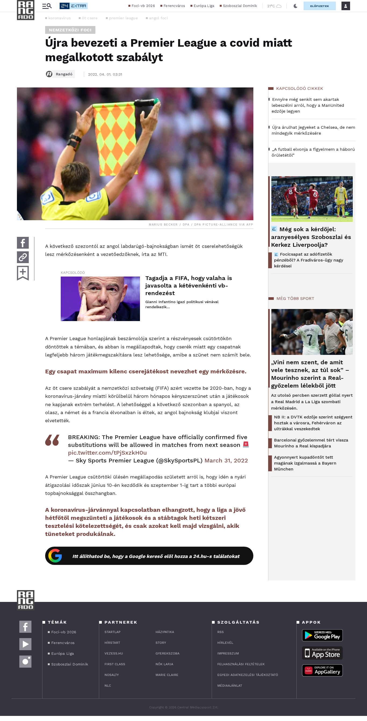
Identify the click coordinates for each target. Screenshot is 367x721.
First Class (115, 664)
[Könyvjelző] (23, 273)
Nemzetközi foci (70, 29)
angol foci (158, 18)
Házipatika (165, 632)
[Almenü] (47, 6)
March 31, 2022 (226, 460)
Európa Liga (204, 6)
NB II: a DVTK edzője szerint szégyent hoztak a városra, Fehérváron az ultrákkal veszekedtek (313, 422)
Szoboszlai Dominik (240, 6)
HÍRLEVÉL (225, 643)
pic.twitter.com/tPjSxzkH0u (107, 452)
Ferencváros (174, 6)
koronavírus (59, 18)
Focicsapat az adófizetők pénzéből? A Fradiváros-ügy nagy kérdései (308, 260)
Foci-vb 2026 (143, 6)
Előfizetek (319, 6)
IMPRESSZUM (228, 653)
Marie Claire (167, 675)
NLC (108, 685)
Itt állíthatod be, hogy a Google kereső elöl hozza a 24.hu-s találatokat (155, 556)
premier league (123, 18)
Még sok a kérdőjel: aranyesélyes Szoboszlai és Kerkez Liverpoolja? (311, 237)
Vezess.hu (114, 653)
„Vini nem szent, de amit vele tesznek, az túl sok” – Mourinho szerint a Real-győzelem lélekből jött (310, 374)
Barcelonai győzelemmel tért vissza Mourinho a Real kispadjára (311, 442)
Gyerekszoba (167, 653)
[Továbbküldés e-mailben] (23, 257)
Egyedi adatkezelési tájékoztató (247, 675)
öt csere (90, 18)
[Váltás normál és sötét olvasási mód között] (295, 6)
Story (161, 643)
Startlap (112, 632)
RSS (220, 632)
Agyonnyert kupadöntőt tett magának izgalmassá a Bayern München (305, 463)
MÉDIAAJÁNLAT (229, 685)
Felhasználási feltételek (241, 664)
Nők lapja (164, 664)
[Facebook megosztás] (23, 243)
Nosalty (112, 675)
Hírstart (112, 643)
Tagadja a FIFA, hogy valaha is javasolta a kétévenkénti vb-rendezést (188, 285)
